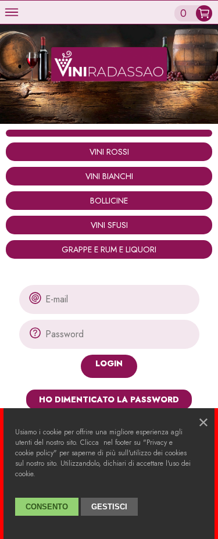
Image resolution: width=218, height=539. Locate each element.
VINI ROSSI (109, 152)
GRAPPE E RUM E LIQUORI (109, 249)
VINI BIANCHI (109, 176)
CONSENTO (47, 506)
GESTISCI (109, 506)
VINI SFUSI (109, 225)
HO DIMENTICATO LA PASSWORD (109, 399)
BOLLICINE (109, 200)
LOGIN (109, 363)
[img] (11, 12)
